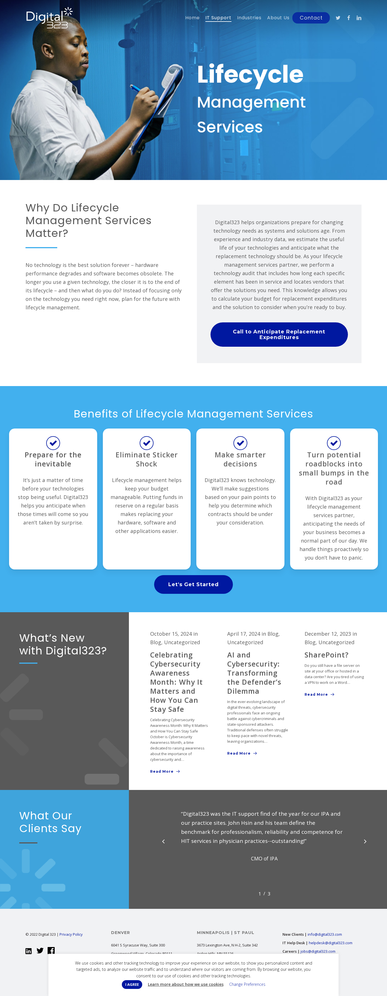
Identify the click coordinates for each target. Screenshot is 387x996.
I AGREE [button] (132, 984)
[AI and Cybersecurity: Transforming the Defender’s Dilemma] (258, 693)
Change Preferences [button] (247, 984)
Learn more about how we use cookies (186, 984)
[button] (279, 334)
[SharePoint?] (335, 664)
